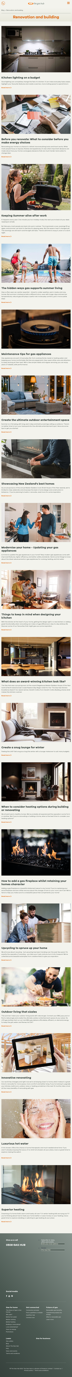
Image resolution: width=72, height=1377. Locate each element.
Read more (5, 88)
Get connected (32, 1307)
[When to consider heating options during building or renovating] (36, 781)
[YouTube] (9, 1296)
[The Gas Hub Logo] (36, 4)
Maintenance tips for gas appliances (26, 354)
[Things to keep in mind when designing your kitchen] (36, 589)
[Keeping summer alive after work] (36, 187)
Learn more (50, 1319)
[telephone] (3, 3)
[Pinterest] (12, 1296)
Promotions (9, 1332)
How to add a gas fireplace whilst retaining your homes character (33, 882)
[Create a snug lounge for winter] (36, 722)
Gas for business (43, 1338)
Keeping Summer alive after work (24, 215)
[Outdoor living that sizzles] (36, 986)
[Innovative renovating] (36, 1052)
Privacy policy (28, 1370)
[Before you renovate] (36, 114)
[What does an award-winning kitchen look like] (36, 656)
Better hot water (11, 1317)
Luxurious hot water (14, 1143)
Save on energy (11, 1329)
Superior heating (12, 1209)
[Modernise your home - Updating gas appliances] (36, 522)
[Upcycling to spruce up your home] (36, 923)
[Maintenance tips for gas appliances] (36, 329)
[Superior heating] (36, 1184)
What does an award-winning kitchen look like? (33, 681)
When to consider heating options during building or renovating (35, 808)
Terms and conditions (13, 1353)
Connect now (30, 1317)
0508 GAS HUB (15, 1245)
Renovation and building (14, 10)
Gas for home (12, 1307)
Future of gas (52, 1307)
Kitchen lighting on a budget (20, 77)
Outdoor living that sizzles (19, 1012)
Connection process (32, 1310)
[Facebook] (6, 1296)
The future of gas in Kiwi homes (13, 1311)
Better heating (10, 1322)
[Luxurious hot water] (36, 1118)
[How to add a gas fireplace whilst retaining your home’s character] (36, 852)
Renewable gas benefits (54, 1310)
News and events (11, 1351)
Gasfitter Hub (30, 1315)
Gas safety (9, 1341)
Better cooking (11, 1319)
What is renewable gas (53, 1317)
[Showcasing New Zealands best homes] (36, 458)
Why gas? (9, 1314)
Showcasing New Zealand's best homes (27, 484)
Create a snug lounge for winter (22, 747)
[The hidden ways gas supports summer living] (36, 263)
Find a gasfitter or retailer (34, 1313)
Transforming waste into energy (54, 1313)
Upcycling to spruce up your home (24, 948)
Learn (8, 1338)
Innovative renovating (16, 1078)
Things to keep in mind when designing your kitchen (31, 616)
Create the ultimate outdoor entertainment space (35, 420)
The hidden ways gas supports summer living (31, 288)
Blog (2, 10)
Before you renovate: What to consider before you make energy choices (34, 140)
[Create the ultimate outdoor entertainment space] (36, 395)
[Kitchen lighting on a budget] (36, 49)
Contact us (57, 1368)
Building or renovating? (13, 1324)
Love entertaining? (12, 1327)
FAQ (7, 1348)
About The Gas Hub (12, 1346)
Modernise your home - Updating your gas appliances (29, 549)
